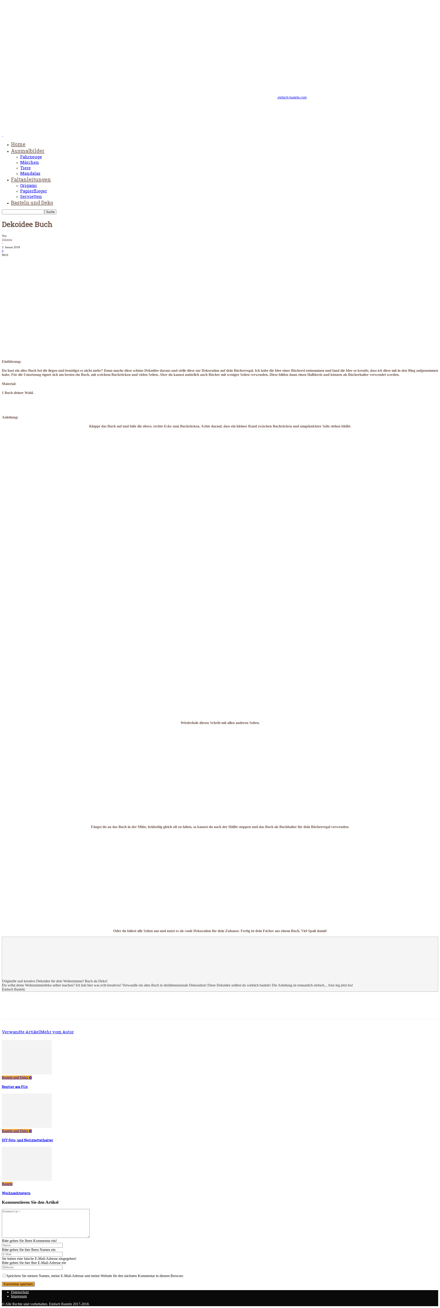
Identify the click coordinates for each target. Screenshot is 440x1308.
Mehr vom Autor (57, 1032)
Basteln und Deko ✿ (17, 1077)
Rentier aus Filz (15, 1087)
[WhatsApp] (58, 261)
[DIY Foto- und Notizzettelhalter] (27, 1127)
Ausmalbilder (27, 150)
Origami (28, 185)
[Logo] (2, 135)
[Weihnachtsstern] (27, 1180)
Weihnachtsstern (16, 1193)
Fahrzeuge (31, 157)
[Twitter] (25, 261)
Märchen (29, 162)
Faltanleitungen (31, 179)
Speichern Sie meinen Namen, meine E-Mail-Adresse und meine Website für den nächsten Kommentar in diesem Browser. (95, 1276)
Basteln (7, 1184)
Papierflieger (33, 191)
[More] (75, 262)
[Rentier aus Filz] (27, 1073)
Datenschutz (20, 1292)
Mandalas (30, 173)
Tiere (25, 168)
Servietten (31, 196)
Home (18, 144)
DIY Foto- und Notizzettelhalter (27, 1140)
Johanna (7, 239)
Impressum (19, 1296)
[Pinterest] (42, 261)
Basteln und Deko (32, 202)
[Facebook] (9, 261)
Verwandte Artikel (21, 1032)
